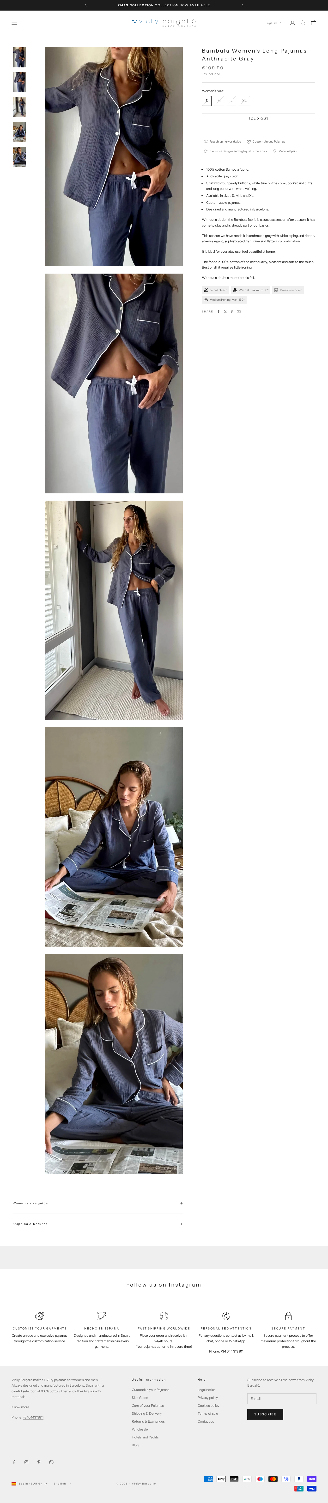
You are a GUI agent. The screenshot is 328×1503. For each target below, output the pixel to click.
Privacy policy (208, 1397)
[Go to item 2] (19, 82)
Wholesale (140, 1429)
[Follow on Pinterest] (38, 1462)
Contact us (206, 1421)
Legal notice (207, 1390)
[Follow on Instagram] (26, 1462)
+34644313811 (33, 1417)
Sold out (259, 118)
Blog (135, 1445)
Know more (20, 1407)
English (271, 22)
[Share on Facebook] (218, 311)
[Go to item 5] (19, 156)
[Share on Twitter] (225, 311)
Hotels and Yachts (145, 1437)
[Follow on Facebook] (14, 1462)
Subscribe (265, 1414)
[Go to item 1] (19, 57)
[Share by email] (239, 311)
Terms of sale (208, 1413)
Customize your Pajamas (150, 1390)
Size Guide (140, 1397)
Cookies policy (208, 1405)
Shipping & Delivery (147, 1413)
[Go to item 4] (19, 132)
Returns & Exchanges (148, 1421)
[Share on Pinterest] (232, 311)
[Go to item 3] (19, 107)
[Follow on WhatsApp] (51, 1462)
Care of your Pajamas (148, 1405)
